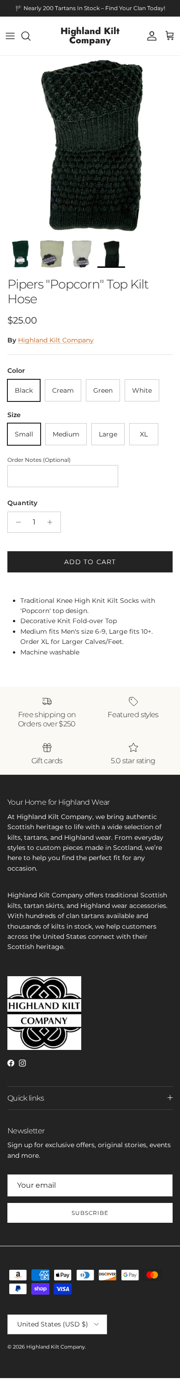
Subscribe (90, 1212)
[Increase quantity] (52, 522)
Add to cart (90, 562)
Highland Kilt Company (56, 340)
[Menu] (10, 36)
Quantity (22, 503)
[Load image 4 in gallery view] (90, 146)
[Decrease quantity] (16, 522)
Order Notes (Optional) (39, 459)
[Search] (30, 36)
